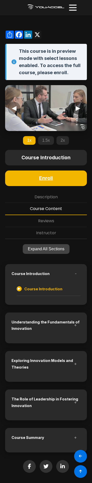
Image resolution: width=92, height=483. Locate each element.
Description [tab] (46, 197)
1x (29, 140)
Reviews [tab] (46, 221)
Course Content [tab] (46, 209)
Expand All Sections (46, 249)
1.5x (46, 140)
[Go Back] (80, 456)
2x (63, 140)
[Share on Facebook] (29, 466)
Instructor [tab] (46, 233)
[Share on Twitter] (46, 466)
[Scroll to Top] (80, 471)
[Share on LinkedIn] (62, 466)
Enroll (46, 178)
